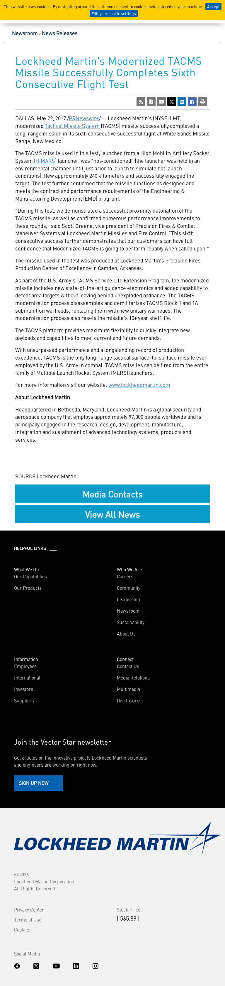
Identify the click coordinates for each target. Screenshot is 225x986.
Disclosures (129, 700)
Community (128, 588)
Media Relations (133, 677)
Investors (23, 689)
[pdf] (151, 101)
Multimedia (128, 689)
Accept (213, 6)
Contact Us (128, 666)
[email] (161, 101)
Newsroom (25, 33)
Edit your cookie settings (113, 13)
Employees (25, 666)
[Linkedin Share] (182, 101)
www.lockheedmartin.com (139, 384)
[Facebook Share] (192, 101)
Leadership (128, 599)
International (27, 677)
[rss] (141, 101)
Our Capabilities (30, 576)
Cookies (22, 929)
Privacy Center (29, 909)
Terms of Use (27, 919)
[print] (202, 101)
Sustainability (130, 622)
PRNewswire (84, 118)
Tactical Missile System (72, 125)
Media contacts (113, 493)
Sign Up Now (34, 783)
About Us (126, 633)
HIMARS (45, 160)
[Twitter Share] (171, 101)
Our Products (28, 588)
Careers (125, 576)
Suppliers (24, 700)
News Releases (60, 33)
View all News (112, 514)
